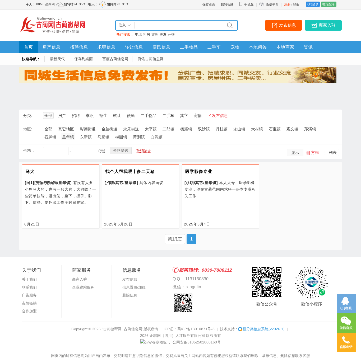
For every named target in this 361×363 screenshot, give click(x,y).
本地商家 (285, 47)
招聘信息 (79, 47)
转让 (117, 115)
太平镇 (151, 129)
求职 (90, 115)
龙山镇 (239, 129)
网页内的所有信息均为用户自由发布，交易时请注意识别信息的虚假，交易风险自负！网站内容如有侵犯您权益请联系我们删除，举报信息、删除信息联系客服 (180, 355)
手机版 (249, 4)
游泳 (154, 34)
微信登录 (328, 4)
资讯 (308, 47)
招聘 (76, 115)
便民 (131, 115)
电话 (138, 34)
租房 (146, 34)
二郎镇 (168, 129)
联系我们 (29, 287)
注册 (287, 4)
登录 (296, 4)
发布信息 (287, 25)
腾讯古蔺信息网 (151, 59)
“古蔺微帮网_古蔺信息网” (123, 329)
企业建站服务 (83, 287)
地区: (27, 129)
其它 (184, 115)
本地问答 (258, 47)
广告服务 (29, 295)
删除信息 (129, 295)
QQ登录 (312, 4)
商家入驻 (327, 25)
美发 (163, 34)
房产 (62, 115)
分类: (27, 115)
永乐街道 (131, 129)
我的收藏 (227, 4)
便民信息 (161, 47)
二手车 (214, 47)
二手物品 (189, 47)
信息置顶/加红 (134, 287)
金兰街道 (109, 129)
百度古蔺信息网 (115, 59)
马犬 (30, 171)
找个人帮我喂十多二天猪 (130, 171)
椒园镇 (121, 137)
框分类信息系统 (264, 329)
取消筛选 (143, 151)
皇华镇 (68, 137)
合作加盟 (29, 311)
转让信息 (134, 47)
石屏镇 (50, 137)
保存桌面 (208, 4)
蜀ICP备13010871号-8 (196, 329)
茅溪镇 (310, 129)
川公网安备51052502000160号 (194, 342)
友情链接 (29, 303)
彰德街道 (88, 129)
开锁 (171, 34)
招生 (103, 115)
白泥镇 (157, 137)
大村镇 (257, 129)
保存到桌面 (83, 59)
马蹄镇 (103, 137)
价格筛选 (120, 150)
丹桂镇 (222, 129)
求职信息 (106, 47)
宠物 (234, 47)
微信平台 (272, 4)
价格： (29, 150)
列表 (333, 152)
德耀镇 (186, 129)
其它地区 (66, 129)
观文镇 (292, 129)
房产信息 (52, 47)
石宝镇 (275, 129)
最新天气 (57, 59)
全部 (48, 115)
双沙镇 (204, 129)
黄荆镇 (139, 137)
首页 (28, 47)
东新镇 (86, 137)
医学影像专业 (198, 171)
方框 (315, 152)
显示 (295, 152)
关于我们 (29, 279)
